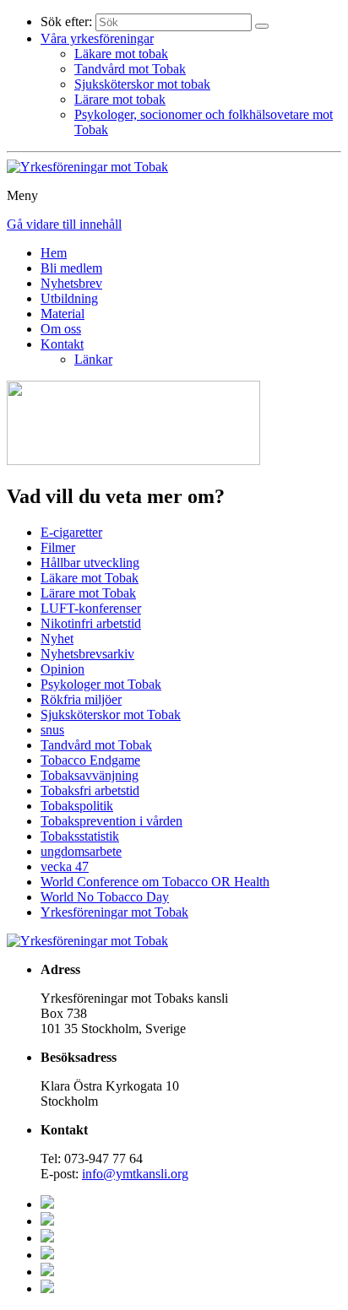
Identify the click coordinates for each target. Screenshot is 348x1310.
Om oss (61, 329)
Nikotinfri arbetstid (91, 623)
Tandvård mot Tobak (130, 69)
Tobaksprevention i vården (111, 821)
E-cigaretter (71, 532)
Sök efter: (66, 21)
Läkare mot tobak (121, 53)
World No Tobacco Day (105, 897)
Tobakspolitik (77, 805)
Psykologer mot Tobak (101, 684)
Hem (54, 253)
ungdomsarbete (81, 851)
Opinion (62, 669)
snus (52, 730)
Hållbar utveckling (90, 562)
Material (62, 313)
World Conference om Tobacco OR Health (155, 881)
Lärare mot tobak (120, 99)
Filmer (58, 547)
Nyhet (57, 638)
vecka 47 (65, 866)
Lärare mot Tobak (88, 593)
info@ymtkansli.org (135, 1174)
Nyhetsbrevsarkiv (87, 654)
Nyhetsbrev (71, 283)
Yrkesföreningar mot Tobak (114, 912)
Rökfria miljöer (81, 699)
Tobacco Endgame (90, 760)
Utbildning (69, 298)
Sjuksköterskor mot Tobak (111, 714)
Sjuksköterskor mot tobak (142, 84)
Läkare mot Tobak (90, 578)
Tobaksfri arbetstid (90, 790)
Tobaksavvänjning (90, 775)
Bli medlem (71, 268)
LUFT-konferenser (91, 608)
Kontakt (62, 344)
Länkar (93, 359)
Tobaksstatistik (80, 836)
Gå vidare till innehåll (64, 224)
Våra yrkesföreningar (97, 38)
